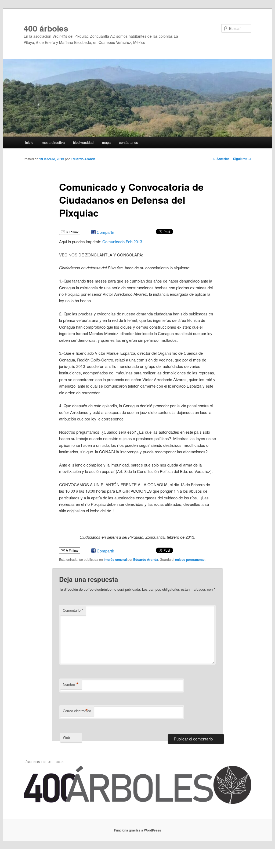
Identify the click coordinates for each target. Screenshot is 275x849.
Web (66, 737)
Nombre (71, 684)
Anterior (220, 158)
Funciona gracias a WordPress (137, 830)
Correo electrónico (77, 711)
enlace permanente (190, 559)
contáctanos (128, 142)
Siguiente (242, 158)
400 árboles (46, 28)
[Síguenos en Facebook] (137, 802)
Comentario (73, 610)
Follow (73, 231)
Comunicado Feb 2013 (122, 241)
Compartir (105, 232)
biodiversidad (83, 142)
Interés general (115, 559)
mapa (106, 142)
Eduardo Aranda (83, 158)
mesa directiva (53, 142)
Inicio (29, 142)
